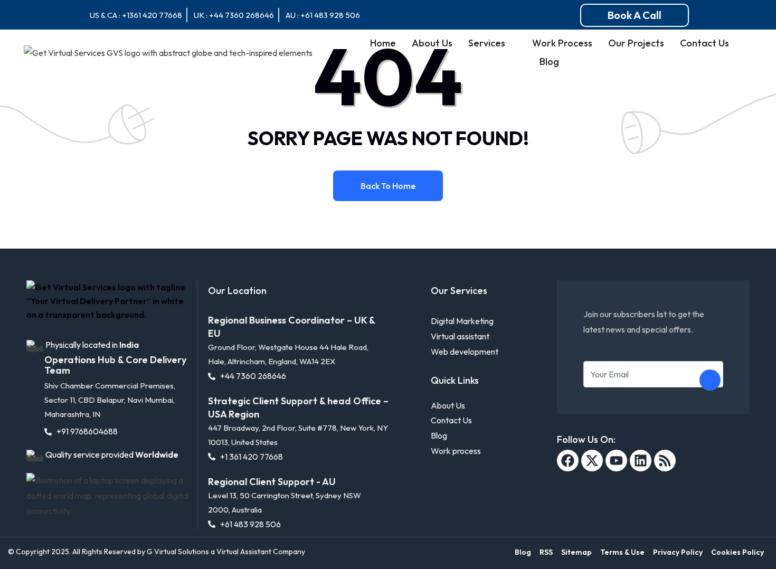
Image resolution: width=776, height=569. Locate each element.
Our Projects (636, 43)
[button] (634, 15)
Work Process (562, 43)
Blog (549, 61)
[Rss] (665, 460)
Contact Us (704, 43)
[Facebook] (568, 460)
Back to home (388, 186)
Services (486, 43)
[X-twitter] (592, 460)
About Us (432, 43)
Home (383, 43)
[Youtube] (616, 460)
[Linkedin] (640, 460)
